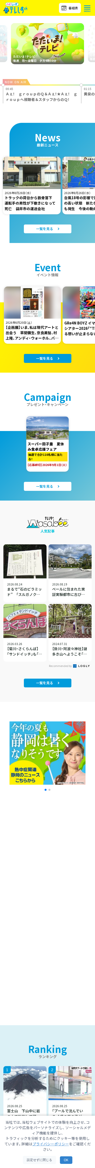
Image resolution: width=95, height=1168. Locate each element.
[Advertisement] (47, 861)
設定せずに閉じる (39, 1160)
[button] (46, 790)
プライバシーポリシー (50, 1143)
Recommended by (60, 666)
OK (66, 1160)
